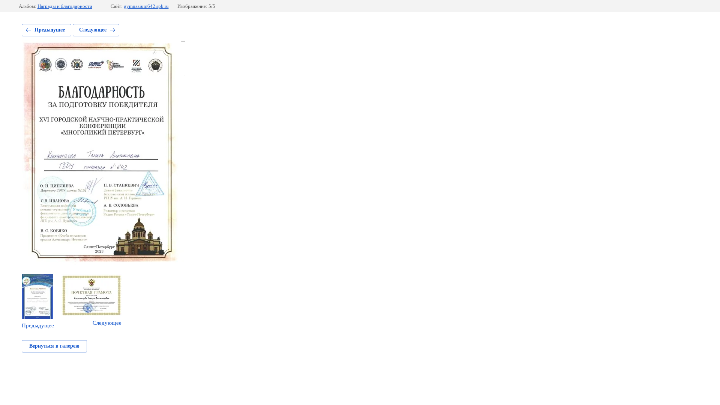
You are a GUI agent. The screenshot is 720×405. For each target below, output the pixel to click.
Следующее (92, 30)
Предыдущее (49, 30)
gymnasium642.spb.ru (146, 6)
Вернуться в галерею (54, 346)
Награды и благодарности (65, 6)
